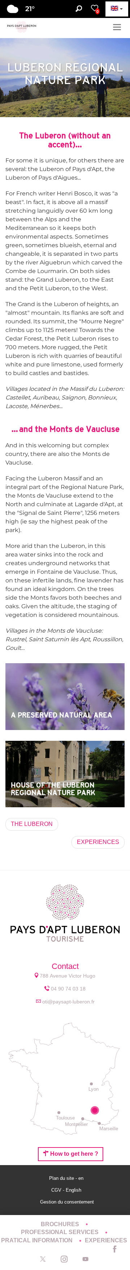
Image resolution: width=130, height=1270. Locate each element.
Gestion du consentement (67, 1202)
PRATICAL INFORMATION (37, 1240)
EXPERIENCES (106, 1240)
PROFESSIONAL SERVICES (60, 1232)
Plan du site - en (67, 1178)
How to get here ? (73, 1154)
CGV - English (67, 1190)
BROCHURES (61, 1224)
